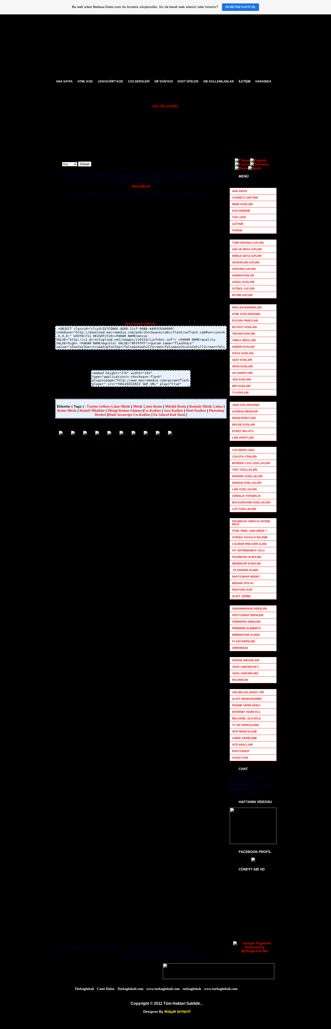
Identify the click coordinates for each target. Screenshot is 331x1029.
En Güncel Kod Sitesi (169, 415)
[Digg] (170, 433)
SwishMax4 (141, 186)
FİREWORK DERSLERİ (110, 130)
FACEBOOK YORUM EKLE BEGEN (225, 143)
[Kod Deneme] (327, 476)
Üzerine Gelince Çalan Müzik (108, 406)
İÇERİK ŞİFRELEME (161, 143)
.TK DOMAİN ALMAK (215, 124)
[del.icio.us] (146, 433)
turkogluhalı (192, 989)
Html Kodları (196, 410)
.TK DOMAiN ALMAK (245, 570)
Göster (84, 164)
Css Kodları (152, 410)
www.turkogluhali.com (163, 989)
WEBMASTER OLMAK (163, 130)
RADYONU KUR (212, 136)
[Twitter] (158, 433)
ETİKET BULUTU (212, 130)
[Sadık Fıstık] (253, 860)
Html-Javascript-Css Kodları (129, 415)
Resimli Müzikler (92, 410)
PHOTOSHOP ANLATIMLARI (167, 124)
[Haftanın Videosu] (253, 843)
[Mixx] (133, 433)
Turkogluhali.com (130, 989)
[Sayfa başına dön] (85, 433)
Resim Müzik (67, 410)
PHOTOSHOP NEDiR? (110, 118)
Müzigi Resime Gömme (125, 410)
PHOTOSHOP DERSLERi (111, 124)
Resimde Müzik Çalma (206, 406)
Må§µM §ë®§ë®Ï (177, 1011)
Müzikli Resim (175, 406)
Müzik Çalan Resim (147, 406)
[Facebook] (109, 433)
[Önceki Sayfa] (73, 433)
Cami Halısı (105, 989)
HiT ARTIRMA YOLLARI (217, 118)
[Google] (121, 433)
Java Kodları (173, 410)
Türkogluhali (84, 989)
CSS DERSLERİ (158, 136)
